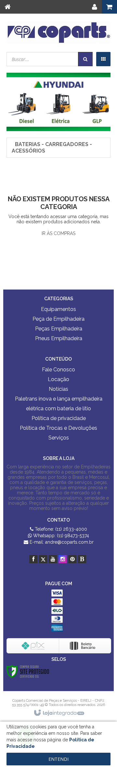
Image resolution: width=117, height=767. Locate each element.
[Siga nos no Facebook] (33, 559)
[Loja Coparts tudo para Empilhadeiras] (58, 32)
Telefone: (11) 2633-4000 (60, 529)
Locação (58, 379)
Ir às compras (58, 233)
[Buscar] (85, 59)
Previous (21, 100)
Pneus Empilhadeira (58, 338)
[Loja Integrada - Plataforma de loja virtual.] (58, 713)
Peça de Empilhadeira (58, 319)
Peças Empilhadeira (58, 329)
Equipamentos (58, 309)
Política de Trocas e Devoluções (58, 428)
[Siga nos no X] (43, 559)
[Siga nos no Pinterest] (72, 559)
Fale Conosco (58, 369)
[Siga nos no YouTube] (53, 559)
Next (96, 98)
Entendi (58, 759)
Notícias (58, 389)
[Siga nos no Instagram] (62, 559)
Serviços (58, 438)
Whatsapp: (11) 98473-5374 (60, 535)
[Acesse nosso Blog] (82, 559)
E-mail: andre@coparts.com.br (61, 542)
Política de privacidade (59, 418)
